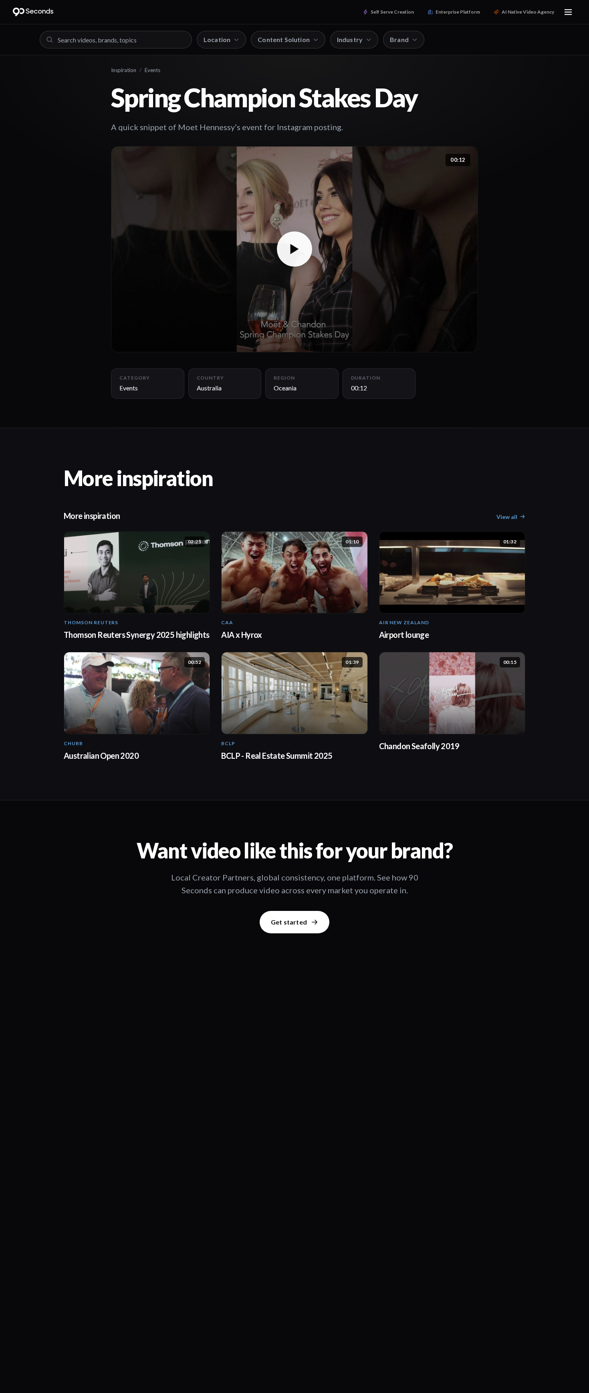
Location (217, 39)
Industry (350, 39)
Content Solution (284, 39)
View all (506, 516)
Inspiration (123, 70)
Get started (289, 922)
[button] (294, 249)
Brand (399, 39)
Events (152, 70)
